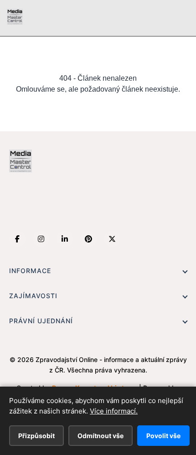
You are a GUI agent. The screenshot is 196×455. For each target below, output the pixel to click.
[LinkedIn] (65, 239)
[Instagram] (41, 239)
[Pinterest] (88, 239)
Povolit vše (163, 435)
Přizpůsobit (36, 435)
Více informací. (114, 411)
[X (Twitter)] (112, 239)
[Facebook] (17, 239)
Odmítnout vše (100, 435)
